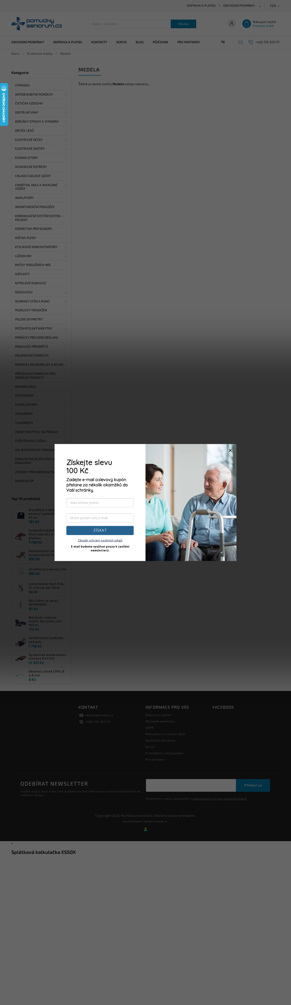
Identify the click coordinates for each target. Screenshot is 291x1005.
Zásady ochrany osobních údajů (100, 540)
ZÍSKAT (100, 530)
